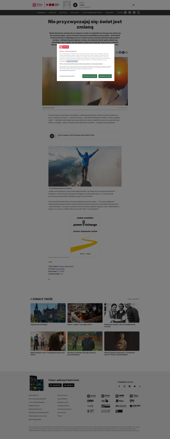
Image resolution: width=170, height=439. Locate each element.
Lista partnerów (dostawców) (67, 70)
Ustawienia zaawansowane (67, 76)
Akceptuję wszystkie (105, 76)
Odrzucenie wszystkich (89, 76)
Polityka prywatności (72, 61)
